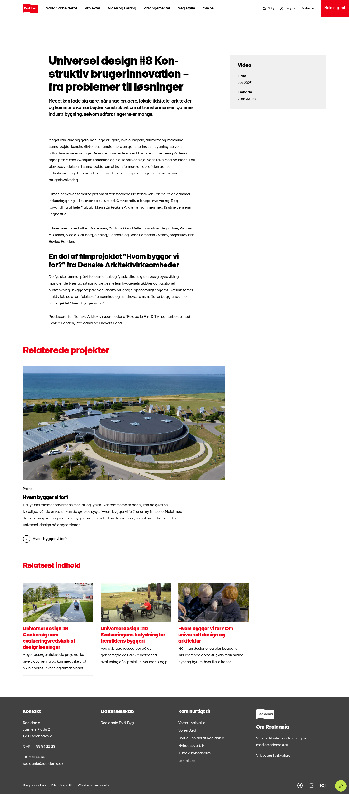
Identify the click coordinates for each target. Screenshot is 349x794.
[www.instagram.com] (323, 785)
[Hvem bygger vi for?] (124, 423)
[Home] (30, 8)
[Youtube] (311, 785)
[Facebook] (300, 785)
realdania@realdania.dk (43, 764)
